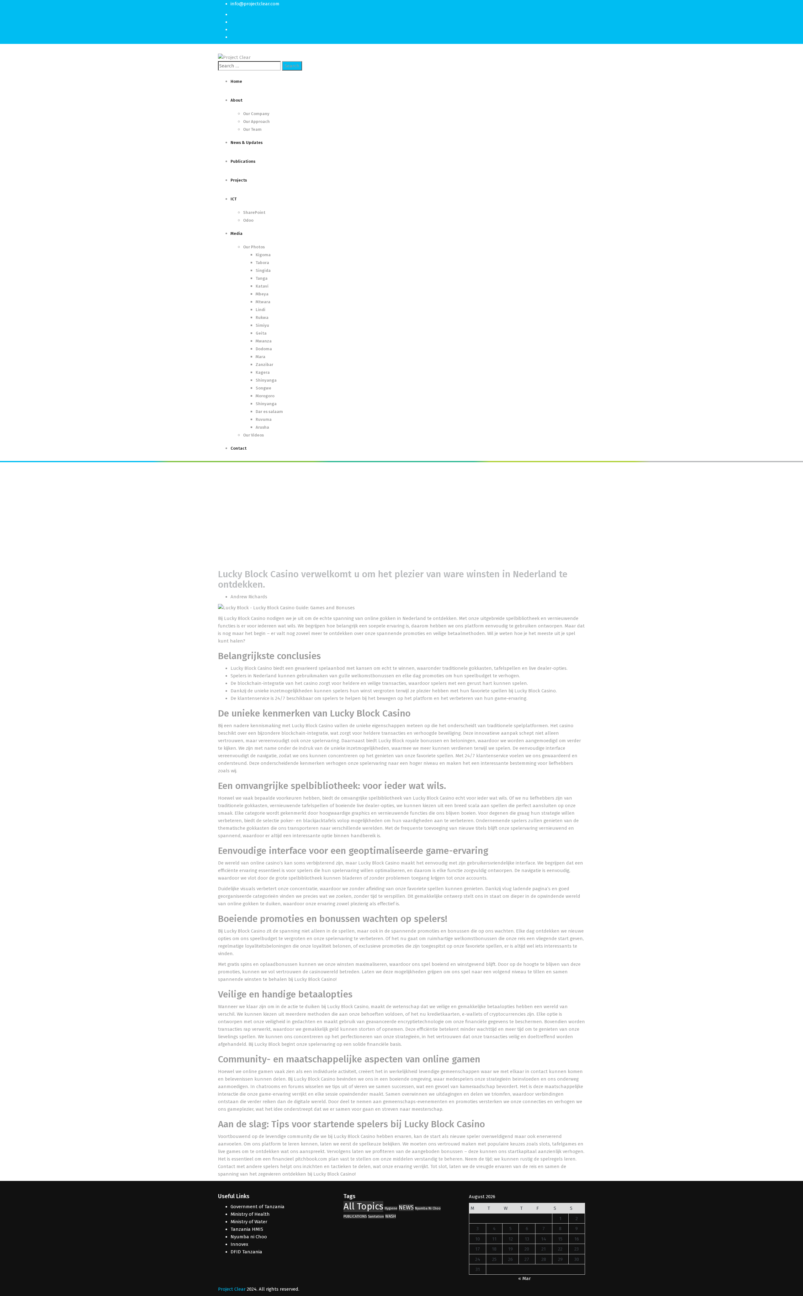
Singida (263, 270)
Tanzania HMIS (247, 1229)
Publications (243, 161)
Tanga (262, 278)
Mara (260, 356)
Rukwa (262, 317)
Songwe (263, 388)
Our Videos (253, 435)
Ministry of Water (249, 1222)
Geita (261, 333)
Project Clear (232, 1289)
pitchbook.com (311, 1159)
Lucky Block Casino (244, 618)
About (236, 100)
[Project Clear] (234, 57)
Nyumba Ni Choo (428, 1208)
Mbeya (262, 294)
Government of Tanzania (258, 1206)
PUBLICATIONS (355, 1216)
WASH (390, 1216)
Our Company (256, 113)
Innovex (239, 1244)
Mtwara (263, 301)
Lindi (260, 309)
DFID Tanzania (246, 1252)
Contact (239, 448)
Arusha (262, 427)
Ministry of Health (250, 1214)
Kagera (263, 372)
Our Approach (256, 121)
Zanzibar (264, 364)
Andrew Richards (249, 597)
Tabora (262, 262)
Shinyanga (266, 380)
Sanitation (376, 1216)
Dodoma (264, 348)
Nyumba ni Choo (249, 1237)
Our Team (252, 129)
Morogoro (265, 396)
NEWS (406, 1207)
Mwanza (264, 341)
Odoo (248, 220)
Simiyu (262, 325)
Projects (239, 180)
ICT (234, 199)
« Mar (524, 1278)
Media (236, 233)
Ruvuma (264, 419)
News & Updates (247, 142)
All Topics (363, 1206)
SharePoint (254, 212)
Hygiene (391, 1208)
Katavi (262, 286)
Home (236, 81)
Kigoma (263, 254)
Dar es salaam (269, 411)
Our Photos (254, 247)
